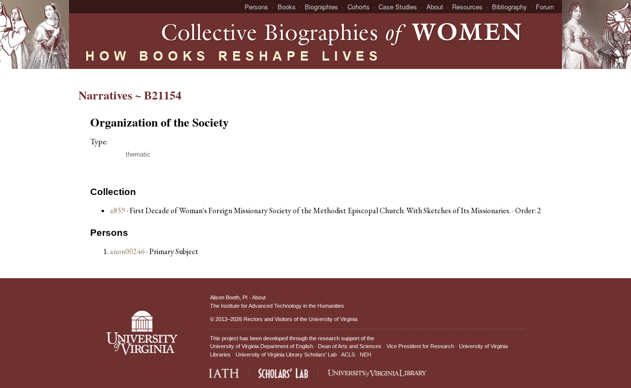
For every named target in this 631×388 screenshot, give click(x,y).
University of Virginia (333, 319)
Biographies (321, 6)
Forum (545, 6)
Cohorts (359, 6)
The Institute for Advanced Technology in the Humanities (277, 306)
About (434, 6)
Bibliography (509, 6)
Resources (467, 6)
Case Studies (398, 6)
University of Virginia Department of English (261, 346)
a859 (117, 210)
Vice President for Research (420, 346)
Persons (256, 6)
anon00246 (128, 251)
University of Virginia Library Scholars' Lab (286, 354)
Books (287, 6)
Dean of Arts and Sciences (350, 346)
